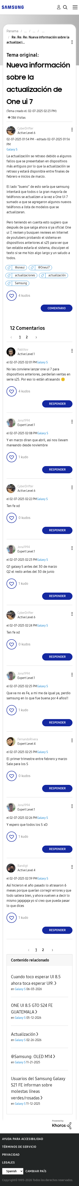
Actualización (23, 1034)
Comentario (57, 308)
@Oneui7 (44, 267)
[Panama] (13, 7)
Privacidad (11, 1154)
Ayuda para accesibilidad (22, 1139)
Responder (57, 404)
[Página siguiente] (35, 337)
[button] (65, 129)
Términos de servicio (19, 1147)
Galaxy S (12, 149)
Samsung (21, 283)
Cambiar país (35, 1171)
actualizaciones (25, 275)
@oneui (20, 267)
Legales (8, 1162)
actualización (57, 275)
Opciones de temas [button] (64, 42)
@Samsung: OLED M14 (31, 1056)
